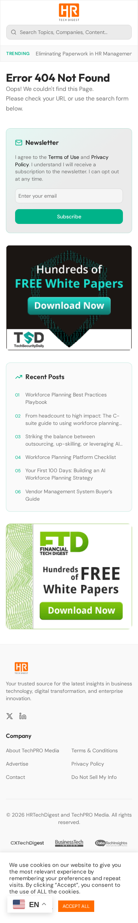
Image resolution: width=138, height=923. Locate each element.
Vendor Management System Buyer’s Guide (68, 495)
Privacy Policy (87, 763)
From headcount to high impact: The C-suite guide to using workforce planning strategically (72, 419)
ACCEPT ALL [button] (76, 906)
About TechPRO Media (32, 750)
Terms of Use (63, 157)
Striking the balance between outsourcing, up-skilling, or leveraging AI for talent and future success (72, 440)
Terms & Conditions (94, 750)
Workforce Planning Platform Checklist (70, 457)
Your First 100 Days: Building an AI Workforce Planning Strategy (65, 474)
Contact (15, 777)
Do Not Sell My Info (94, 777)
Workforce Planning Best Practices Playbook (66, 398)
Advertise (17, 763)
